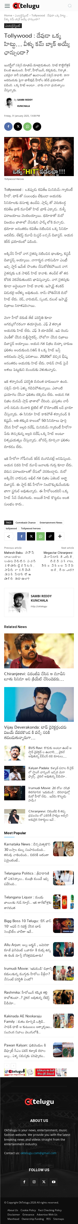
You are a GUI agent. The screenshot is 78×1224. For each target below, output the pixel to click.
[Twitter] (44, 1182)
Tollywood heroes (31, 528)
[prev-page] (6, 1066)
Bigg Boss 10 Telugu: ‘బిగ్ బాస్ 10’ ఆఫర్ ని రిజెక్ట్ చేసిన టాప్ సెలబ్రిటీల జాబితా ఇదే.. (27, 926)
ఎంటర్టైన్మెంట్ (22, 15)
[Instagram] (34, 1182)
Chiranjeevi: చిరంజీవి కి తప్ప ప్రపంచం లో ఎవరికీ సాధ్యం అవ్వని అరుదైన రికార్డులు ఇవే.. (48, 815)
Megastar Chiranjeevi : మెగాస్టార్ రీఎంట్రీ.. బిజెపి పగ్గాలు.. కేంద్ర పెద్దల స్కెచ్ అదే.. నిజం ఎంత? (57, 561)
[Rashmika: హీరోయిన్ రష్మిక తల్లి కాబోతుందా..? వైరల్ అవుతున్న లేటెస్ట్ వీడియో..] (63, 997)
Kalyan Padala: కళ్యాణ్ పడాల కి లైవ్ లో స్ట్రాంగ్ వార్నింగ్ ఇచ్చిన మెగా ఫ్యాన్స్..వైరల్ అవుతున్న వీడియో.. (51, 772)
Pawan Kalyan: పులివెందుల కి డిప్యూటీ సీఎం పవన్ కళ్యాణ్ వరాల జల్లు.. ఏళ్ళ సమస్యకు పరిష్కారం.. (25, 1050)
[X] (18, 126)
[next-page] (13, 1066)
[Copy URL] (37, 126)
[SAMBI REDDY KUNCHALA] (9, 103)
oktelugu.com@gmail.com (38, 1153)
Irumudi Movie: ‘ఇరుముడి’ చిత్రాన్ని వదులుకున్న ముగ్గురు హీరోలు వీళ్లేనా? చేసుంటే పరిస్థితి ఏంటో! (28, 973)
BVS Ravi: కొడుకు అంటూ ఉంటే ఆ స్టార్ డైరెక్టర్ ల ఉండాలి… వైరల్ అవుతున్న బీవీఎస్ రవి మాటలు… (50, 751)
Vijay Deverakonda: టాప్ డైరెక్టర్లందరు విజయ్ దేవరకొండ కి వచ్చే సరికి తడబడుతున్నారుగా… (35, 732)
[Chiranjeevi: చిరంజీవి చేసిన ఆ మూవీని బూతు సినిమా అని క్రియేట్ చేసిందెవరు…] (39, 650)
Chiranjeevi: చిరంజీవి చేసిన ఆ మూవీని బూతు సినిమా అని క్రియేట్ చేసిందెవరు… (34, 676)
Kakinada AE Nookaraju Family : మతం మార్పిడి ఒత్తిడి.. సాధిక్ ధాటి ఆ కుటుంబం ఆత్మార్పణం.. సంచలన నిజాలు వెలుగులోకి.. (28, 1024)
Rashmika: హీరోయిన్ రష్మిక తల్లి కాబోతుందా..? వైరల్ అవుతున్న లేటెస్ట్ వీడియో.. (27, 997)
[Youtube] (53, 1182)
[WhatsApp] (27, 126)
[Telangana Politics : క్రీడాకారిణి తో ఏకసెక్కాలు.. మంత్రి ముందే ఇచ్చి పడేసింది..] (63, 878)
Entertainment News (51, 522)
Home (8, 15)
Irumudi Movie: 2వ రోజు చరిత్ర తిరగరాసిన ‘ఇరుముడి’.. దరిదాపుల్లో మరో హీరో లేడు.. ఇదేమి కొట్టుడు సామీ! (49, 794)
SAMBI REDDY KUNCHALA (25, 102)
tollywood (11, 528)
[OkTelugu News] (25, 5)
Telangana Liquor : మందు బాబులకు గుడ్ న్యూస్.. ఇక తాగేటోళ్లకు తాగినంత (28, 902)
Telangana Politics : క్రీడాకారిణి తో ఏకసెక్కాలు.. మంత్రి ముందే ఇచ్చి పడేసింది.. (26, 878)
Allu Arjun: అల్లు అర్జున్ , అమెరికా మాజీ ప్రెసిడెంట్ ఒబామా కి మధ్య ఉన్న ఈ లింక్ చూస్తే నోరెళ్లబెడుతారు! (27, 950)
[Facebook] (8, 126)
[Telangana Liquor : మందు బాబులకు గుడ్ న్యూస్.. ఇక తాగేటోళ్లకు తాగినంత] (63, 902)
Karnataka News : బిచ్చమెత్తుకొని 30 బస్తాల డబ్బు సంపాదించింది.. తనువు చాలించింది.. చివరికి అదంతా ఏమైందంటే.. (27, 852)
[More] (60, 536)
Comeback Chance (26, 522)
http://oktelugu (39, 606)
